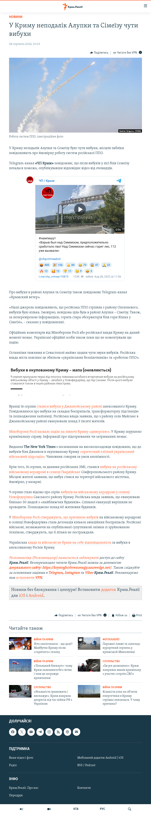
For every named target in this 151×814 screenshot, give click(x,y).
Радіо (13, 765)
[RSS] (58, 732)
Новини (15, 17)
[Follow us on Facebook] (13, 732)
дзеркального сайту (25, 568)
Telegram (55, 573)
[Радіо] (21, 809)
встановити (29, 578)
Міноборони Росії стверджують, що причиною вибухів (55, 517)
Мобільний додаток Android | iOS (100, 757)
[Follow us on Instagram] (49, 732)
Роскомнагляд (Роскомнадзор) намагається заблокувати (54, 558)
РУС (102, 809)
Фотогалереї (111, 639)
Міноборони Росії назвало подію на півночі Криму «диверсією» (59, 432)
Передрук (16, 795)
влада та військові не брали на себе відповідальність (69, 543)
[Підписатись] (76, 732)
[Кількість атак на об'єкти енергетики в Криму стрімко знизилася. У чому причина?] (89, 691)
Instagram (72, 573)
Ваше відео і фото (21, 757)
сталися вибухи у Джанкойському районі (69, 406)
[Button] (99, 52)
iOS (22, 596)
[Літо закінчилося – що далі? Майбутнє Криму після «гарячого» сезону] (20, 643)
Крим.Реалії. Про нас (23, 788)
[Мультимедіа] (49, 809)
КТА (75, 809)
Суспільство (111, 661)
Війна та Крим (43, 639)
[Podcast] (67, 732)
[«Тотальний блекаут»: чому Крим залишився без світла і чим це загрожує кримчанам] (20, 665)
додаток (108, 590)
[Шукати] (129, 809)
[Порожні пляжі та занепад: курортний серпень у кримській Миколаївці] (89, 643)
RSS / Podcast (86, 765)
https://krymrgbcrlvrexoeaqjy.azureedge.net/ (76, 568)
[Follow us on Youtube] (31, 732)
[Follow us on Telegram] (40, 732)
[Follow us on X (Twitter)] (22, 732)
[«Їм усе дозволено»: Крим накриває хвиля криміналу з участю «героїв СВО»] (89, 665)
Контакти (84, 788)
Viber (89, 573)
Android (36, 596)
